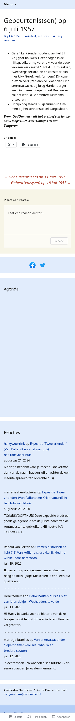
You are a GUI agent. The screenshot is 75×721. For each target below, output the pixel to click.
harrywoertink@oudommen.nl (22, 694)
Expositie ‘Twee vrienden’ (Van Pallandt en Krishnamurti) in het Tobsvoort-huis (35, 449)
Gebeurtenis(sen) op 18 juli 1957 (41, 182)
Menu (8, 4)
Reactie (59, 241)
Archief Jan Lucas (38, 36)
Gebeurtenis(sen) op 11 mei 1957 (34, 176)
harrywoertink (14, 443)
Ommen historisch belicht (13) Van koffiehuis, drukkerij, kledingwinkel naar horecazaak (36, 552)
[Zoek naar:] (68, 4)
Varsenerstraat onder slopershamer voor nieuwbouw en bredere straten (34, 645)
